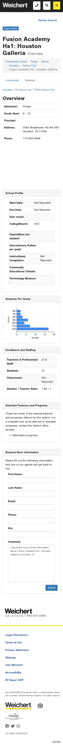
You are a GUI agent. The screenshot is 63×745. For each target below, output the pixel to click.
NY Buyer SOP (14, 680)
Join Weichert (14, 665)
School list (29, 65)
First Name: (15, 474)
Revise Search (47, 20)
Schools (30, 80)
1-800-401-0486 (35, 616)
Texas (33, 61)
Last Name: (15, 488)
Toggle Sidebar (11, 28)
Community (12, 80)
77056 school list (43, 90)
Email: (12, 501)
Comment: (14, 542)
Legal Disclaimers (16, 635)
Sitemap (10, 657)
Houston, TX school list (17, 90)
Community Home (16, 61)
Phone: (12, 515)
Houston (14, 65)
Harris (45, 61)
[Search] (46, 5)
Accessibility (13, 672)
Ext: (10, 528)
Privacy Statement (17, 650)
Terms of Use (13, 642)
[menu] (56, 5)
